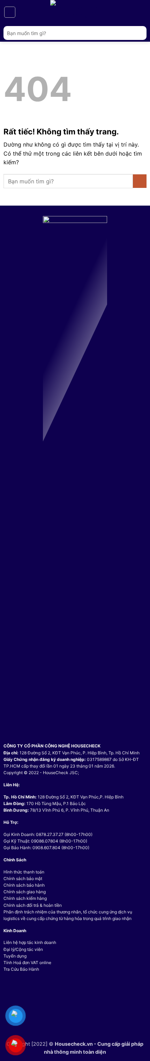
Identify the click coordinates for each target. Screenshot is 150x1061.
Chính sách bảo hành (24, 885)
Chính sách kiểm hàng (25, 898)
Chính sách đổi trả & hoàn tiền (32, 905)
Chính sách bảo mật (22, 878)
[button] (9, 12)
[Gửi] (138, 33)
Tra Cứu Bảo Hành (21, 969)
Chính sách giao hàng (24, 891)
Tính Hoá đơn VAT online (27, 962)
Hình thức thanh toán (23, 872)
